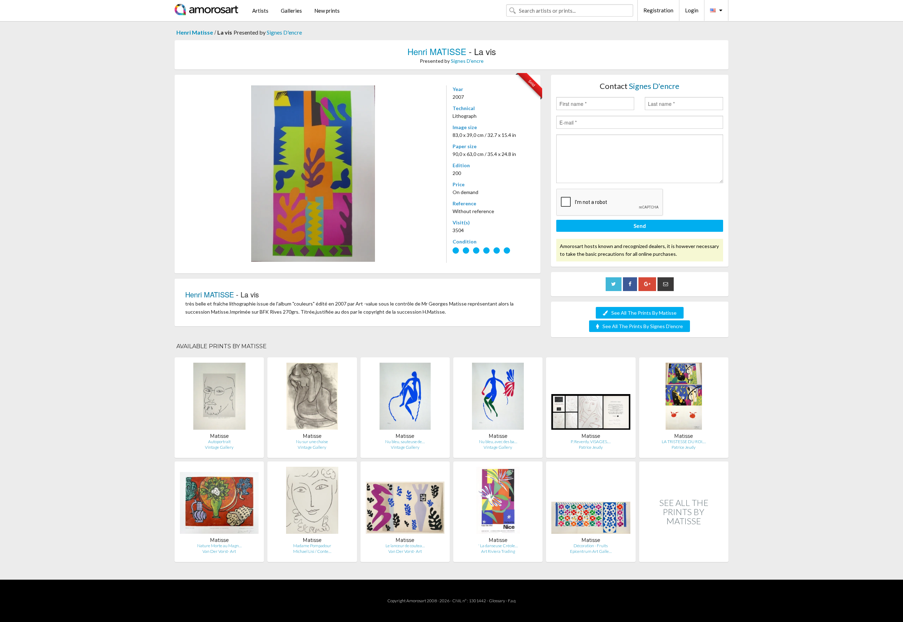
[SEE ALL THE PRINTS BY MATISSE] (683, 554)
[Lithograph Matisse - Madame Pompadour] (312, 502)
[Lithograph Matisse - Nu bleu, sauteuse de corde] (405, 398)
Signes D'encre (284, 32)
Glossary (497, 600)
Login (691, 10)
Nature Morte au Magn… (219, 545)
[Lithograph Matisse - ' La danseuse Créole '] (498, 502)
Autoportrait (219, 441)
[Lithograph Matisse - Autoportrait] (219, 398)
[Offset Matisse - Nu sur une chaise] (312, 398)
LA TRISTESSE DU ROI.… (684, 441)
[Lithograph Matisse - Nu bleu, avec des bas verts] (498, 398)
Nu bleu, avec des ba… (498, 441)
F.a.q (512, 600)
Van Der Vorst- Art (219, 551)
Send (640, 226)
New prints (327, 10)
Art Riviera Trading (498, 551)
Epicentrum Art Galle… (591, 551)
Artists (260, 10)
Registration (658, 10)
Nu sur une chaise (312, 441)
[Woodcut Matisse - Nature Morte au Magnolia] (219, 502)
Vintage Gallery (219, 447)
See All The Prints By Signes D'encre (642, 326)
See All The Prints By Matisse (644, 313)
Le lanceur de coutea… (405, 545)
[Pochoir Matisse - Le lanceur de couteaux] (405, 502)
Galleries (291, 10)
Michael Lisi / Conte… (312, 551)
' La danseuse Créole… (498, 545)
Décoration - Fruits (591, 545)
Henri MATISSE (436, 51)
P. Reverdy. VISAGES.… (591, 441)
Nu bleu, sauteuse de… (405, 441)
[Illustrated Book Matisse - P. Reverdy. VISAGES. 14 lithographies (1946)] (590, 398)
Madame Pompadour (312, 545)
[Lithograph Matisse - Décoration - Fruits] (590, 502)
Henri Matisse (194, 32)
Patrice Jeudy (591, 447)
